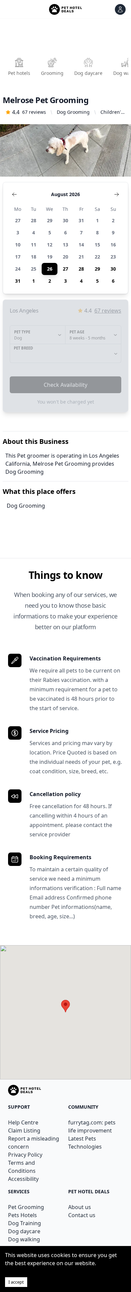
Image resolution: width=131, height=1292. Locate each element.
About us (79, 1207)
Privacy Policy (25, 1154)
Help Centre (23, 1122)
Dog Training (24, 1223)
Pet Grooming (26, 1207)
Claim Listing (24, 1130)
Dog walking (24, 1239)
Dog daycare (24, 1231)
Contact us (81, 1215)
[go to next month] (117, 194)
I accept (16, 1282)
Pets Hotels (22, 1215)
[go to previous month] (14, 194)
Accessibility (23, 1179)
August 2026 (65, 194)
